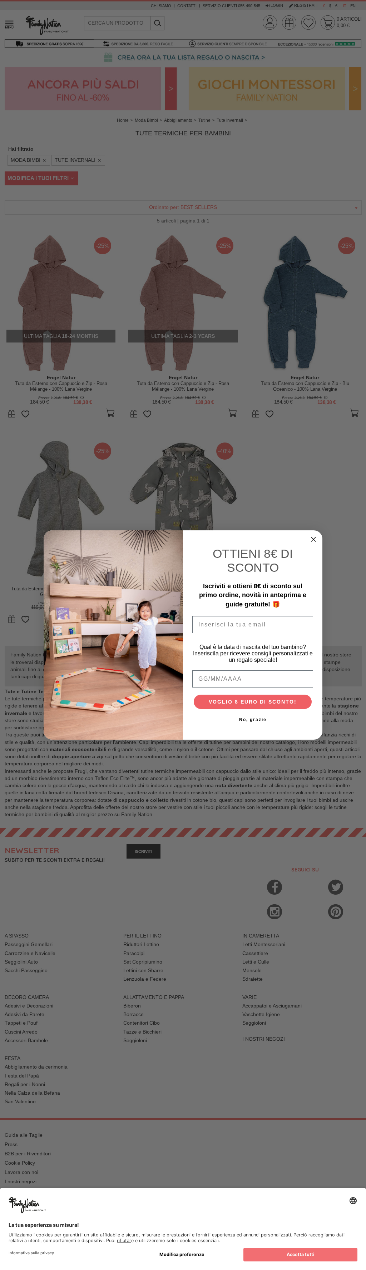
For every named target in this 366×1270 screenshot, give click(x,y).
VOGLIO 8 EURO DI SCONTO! (253, 702)
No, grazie (253, 719)
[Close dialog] (313, 539)
